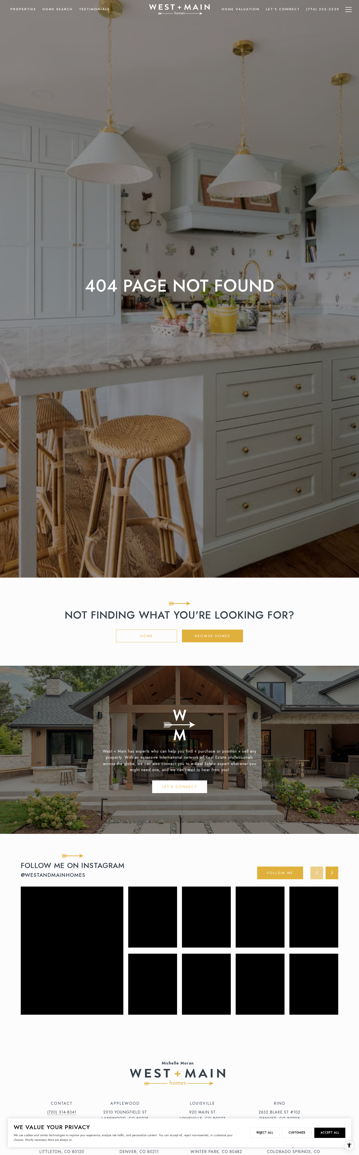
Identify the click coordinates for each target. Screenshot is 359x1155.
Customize (296, 1132)
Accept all (329, 1132)
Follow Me (280, 872)
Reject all (264, 1132)
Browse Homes (212, 636)
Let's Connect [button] (179, 786)
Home (146, 636)
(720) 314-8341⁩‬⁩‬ (61, 1112)
